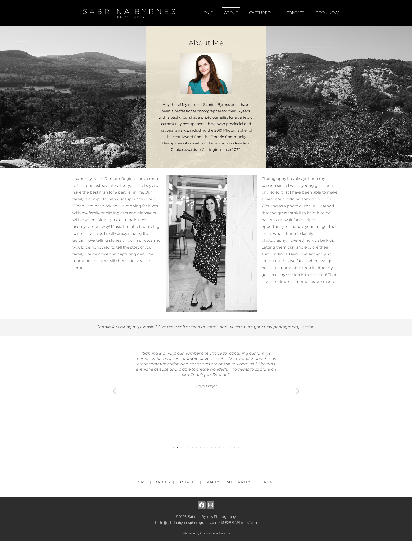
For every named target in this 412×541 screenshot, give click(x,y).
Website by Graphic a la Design (206, 533)
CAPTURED (260, 12)
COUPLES (187, 482)
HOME (207, 12)
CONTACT (295, 12)
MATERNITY (239, 482)
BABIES (162, 482)
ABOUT (231, 12)
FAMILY (212, 482)
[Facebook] (201, 505)
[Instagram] (210, 505)
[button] (114, 391)
